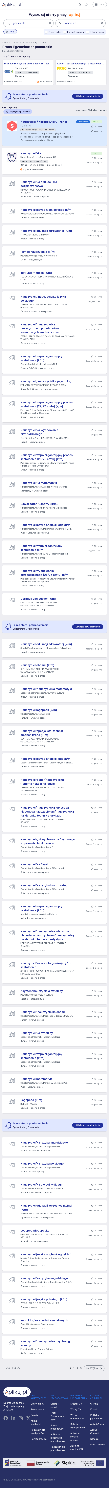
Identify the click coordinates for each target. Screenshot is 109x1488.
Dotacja (94, 1438)
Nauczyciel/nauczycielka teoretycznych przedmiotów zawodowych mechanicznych (40, 328)
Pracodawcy (37, 1409)
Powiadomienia (39, 1438)
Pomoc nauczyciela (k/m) (37, 251)
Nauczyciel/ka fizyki (34, 864)
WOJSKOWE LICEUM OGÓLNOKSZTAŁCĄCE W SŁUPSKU (47, 213)
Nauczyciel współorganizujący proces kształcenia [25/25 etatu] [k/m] (46, 457)
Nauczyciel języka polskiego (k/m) (43, 1299)
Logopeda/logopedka (35, 1230)
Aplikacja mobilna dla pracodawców (58, 1438)
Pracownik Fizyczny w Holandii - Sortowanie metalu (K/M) (28, 63)
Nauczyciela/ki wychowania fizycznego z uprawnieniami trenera (47, 841)
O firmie (94, 1403)
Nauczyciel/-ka (30, 153)
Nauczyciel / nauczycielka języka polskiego (43, 298)
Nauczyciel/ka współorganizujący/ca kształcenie (45, 965)
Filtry (12, 31)
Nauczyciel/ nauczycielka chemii (42, 1012)
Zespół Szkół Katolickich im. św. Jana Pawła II (41, 1188)
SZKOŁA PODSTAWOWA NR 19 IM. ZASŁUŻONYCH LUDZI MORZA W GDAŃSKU (47, 972)
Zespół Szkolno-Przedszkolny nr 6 (36, 847)
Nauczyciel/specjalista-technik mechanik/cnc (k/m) (41, 733)
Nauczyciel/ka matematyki (38, 483)
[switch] (87, 96)
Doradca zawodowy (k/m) (38, 598)
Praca (16, 42)
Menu (101, 4)
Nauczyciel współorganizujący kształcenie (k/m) (41, 358)
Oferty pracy (37, 1403)
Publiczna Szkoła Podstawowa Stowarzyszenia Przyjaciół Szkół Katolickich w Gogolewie (47, 411)
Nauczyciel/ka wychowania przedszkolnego (39, 432)
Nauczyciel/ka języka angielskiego (44, 1142)
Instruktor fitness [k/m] (36, 272)
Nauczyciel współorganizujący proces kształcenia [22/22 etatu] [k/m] (46, 404)
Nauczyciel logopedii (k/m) (38, 710)
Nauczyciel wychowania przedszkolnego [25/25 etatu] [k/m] (45, 573)
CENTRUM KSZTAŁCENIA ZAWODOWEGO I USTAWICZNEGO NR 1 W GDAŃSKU (40, 604)
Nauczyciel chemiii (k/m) (37, 665)
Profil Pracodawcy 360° (57, 1416)
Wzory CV (75, 1409)
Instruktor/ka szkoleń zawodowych (44, 1320)
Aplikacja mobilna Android (74, 1436)
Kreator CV (76, 1403)
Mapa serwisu (97, 1444)
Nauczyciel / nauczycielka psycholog (45, 381)
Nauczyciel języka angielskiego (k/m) (46, 525)
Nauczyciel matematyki (36, 1079)
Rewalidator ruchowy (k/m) (39, 504)
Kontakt (94, 1409)
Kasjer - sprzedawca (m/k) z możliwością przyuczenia (81, 63)
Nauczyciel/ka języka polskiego (42, 1163)
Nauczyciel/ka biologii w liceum (41, 1184)
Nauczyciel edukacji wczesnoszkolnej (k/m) (46, 1207)
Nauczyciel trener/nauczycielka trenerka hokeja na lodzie (42, 781)
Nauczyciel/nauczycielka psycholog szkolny (45, 1343)
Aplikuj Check (97, 1424)
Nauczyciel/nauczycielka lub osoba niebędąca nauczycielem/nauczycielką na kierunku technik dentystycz (47, 935)
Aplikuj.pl (6, 42)
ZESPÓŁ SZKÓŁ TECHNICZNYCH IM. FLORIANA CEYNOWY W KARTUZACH (47, 337)
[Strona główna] (12, 4)
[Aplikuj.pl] (17, 1391)
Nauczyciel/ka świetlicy (36, 1033)
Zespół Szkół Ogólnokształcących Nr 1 (38, 364)
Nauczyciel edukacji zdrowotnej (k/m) (46, 230)
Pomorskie (27, 42)
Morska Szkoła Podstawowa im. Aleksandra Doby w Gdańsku (44, 1259)
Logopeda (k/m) (31, 1100)
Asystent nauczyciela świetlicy (41, 991)
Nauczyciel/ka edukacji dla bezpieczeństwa (38, 184)
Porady (34, 1415)
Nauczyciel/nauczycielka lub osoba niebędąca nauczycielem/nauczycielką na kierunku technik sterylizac (47, 811)
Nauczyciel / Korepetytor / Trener (43, 121)
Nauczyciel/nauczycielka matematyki (46, 689)
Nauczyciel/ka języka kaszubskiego (44, 885)
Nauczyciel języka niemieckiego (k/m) (46, 209)
